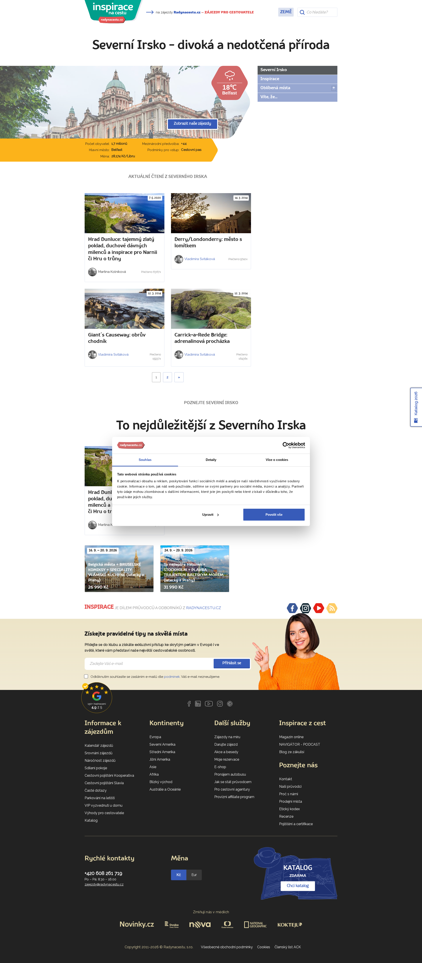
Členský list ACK (288, 947)
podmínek (172, 677)
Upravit (207, 514)
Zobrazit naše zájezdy (192, 124)
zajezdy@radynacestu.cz (104, 884)
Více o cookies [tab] (277, 460)
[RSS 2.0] (331, 608)
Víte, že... (268, 97)
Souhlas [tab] (145, 460)
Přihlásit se (231, 663)
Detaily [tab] (211, 460)
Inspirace (269, 79)
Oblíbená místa (275, 88)
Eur (194, 875)
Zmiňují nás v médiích (211, 912)
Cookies (263, 947)
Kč (178, 875)
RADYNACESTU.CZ (203, 608)
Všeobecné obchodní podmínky (227, 947)
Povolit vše (274, 514)
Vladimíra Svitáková (199, 259)
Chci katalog (298, 886)
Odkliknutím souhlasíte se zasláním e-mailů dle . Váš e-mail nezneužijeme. (155, 677)
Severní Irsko (273, 70)
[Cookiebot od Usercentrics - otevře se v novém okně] (286, 445)
